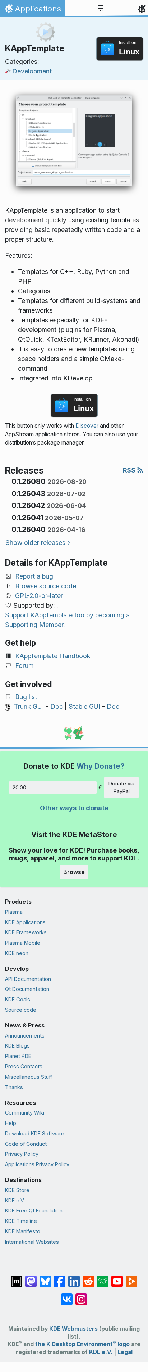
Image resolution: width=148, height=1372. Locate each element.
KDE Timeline (21, 1221)
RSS (130, 470)
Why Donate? (101, 765)
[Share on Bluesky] (45, 1277)
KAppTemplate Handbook (53, 656)
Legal (125, 1352)
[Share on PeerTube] (131, 1277)
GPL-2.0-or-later (39, 595)
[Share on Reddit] (88, 1277)
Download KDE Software (34, 1133)
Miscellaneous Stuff (28, 1077)
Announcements (25, 1035)
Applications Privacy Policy (37, 1164)
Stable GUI (84, 706)
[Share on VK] (67, 1295)
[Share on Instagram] (81, 1295)
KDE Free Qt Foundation (34, 1210)
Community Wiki (24, 1113)
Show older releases (35, 542)
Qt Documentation (27, 989)
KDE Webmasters (73, 1328)
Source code (20, 1010)
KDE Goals (17, 999)
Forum (24, 665)
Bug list (26, 697)
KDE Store (17, 1190)
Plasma (14, 912)
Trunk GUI (29, 706)
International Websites (32, 1242)
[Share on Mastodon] (31, 1277)
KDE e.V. (15, 1200)
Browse (74, 871)
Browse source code (45, 586)
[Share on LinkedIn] (74, 1277)
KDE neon (16, 953)
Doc (56, 706)
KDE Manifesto (22, 1231)
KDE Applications (25, 922)
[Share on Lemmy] (102, 1277)
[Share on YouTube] (117, 1277)
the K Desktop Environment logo (82, 1344)
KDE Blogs (17, 1046)
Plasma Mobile (22, 943)
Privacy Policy (21, 1154)
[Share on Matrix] (16, 1277)
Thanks (14, 1087)
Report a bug (34, 576)
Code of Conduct (26, 1144)
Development (32, 71)
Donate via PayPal (121, 787)
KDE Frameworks (26, 932)
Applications (32, 10)
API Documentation (28, 979)
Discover (86, 425)
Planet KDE (18, 1056)
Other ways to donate (74, 808)
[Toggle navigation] (100, 8)
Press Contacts (23, 1066)
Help (10, 1123)
